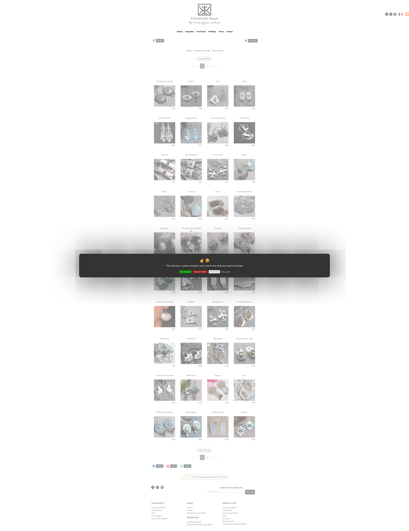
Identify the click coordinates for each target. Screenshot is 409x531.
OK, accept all (185, 272)
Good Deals (201, 32)
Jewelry (179, 32)
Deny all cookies (200, 272)
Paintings (212, 32)
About (221, 32)
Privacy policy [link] (225, 272)
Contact (229, 32)
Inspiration (189, 32)
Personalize (214, 272)
